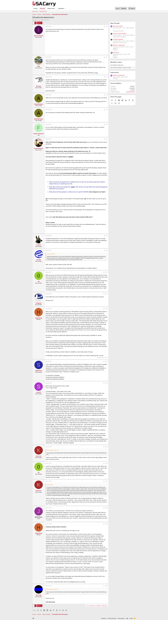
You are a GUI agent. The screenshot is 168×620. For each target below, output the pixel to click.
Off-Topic (115, 50)
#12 (107, 308)
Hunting (115, 57)
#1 (107, 26)
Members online (116, 62)
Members (61, 8)
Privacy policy (121, 618)
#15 (107, 446)
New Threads (115, 23)
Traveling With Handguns (119, 37)
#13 (107, 361)
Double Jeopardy (118, 39)
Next (39, 23)
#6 (107, 124)
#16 (107, 463)
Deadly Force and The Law (120, 42)
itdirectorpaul (37, 20)
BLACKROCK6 (130, 92)
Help (127, 618)
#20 (107, 586)
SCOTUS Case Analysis (119, 33)
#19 (107, 524)
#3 (107, 77)
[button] (56, 8)
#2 (107, 57)
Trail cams (116, 52)
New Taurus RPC (118, 26)
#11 (107, 294)
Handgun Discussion (118, 31)
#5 (107, 109)
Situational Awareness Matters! (55, 379)
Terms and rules (112, 618)
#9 (107, 250)
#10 (107, 272)
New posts (35, 11)
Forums (42, 8)
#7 (107, 139)
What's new (51, 8)
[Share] (104, 26)
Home (35, 8)
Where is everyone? (119, 45)
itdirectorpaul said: (51, 450)
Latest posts (114, 72)
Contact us (104, 618)
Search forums (43, 11)
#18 (107, 508)
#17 (107, 481)
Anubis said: (50, 254)
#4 (107, 95)
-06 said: (49, 484)
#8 (107, 235)
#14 (107, 383)
